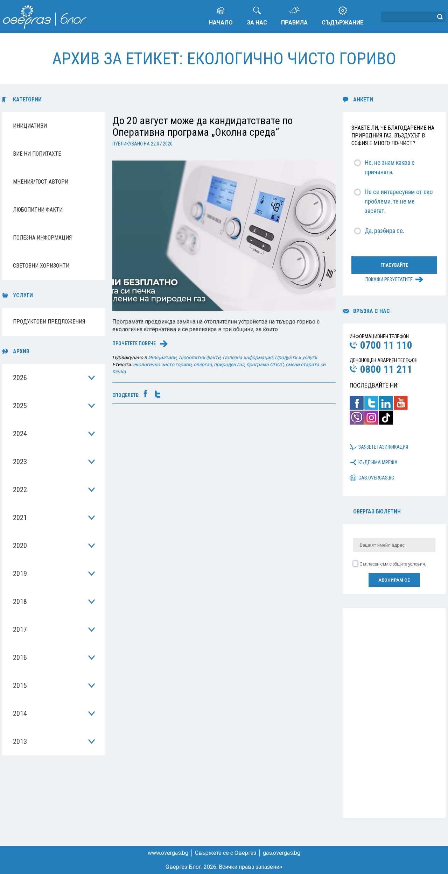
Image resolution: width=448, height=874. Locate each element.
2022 (20, 489)
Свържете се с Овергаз (225, 853)
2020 (20, 545)
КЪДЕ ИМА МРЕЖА (378, 462)
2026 (20, 378)
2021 (20, 517)
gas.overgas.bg (376, 478)
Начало (221, 22)
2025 (20, 406)
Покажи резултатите (389, 279)
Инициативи (30, 125)
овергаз (203, 364)
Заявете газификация (383, 447)
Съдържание (342, 22)
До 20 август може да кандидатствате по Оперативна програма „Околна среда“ (202, 126)
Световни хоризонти (41, 265)
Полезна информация (42, 237)
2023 (20, 461)
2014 (20, 713)
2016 (20, 657)
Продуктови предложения (49, 321)
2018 (20, 601)
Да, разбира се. (384, 230)
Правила (294, 22)
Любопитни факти (38, 209)
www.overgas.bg (168, 853)
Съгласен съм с (392, 564)
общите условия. (409, 564)
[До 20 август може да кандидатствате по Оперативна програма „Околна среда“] (224, 235)
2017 (20, 629)
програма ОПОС (265, 364)
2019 (20, 573)
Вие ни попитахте (37, 153)
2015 (20, 685)
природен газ (229, 364)
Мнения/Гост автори (40, 181)
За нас (257, 22)
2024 (20, 433)
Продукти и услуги (296, 357)
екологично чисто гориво (162, 364)
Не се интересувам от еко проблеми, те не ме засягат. (399, 201)
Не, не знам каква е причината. (390, 167)
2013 (20, 741)
